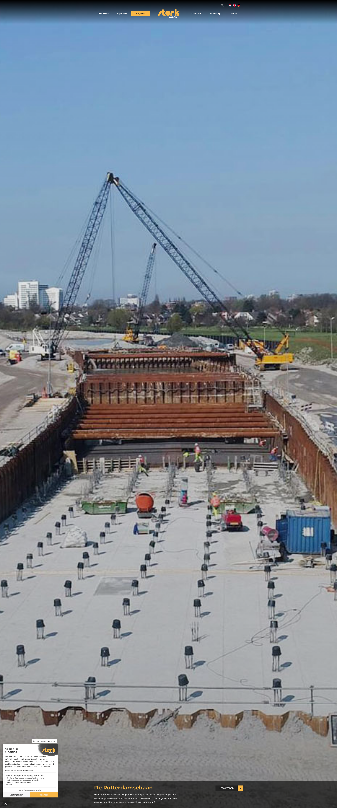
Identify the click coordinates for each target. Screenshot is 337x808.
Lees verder (226, 788)
